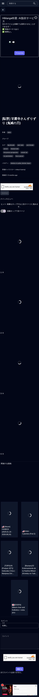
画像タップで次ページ (16, 211)
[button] (34, 3)
